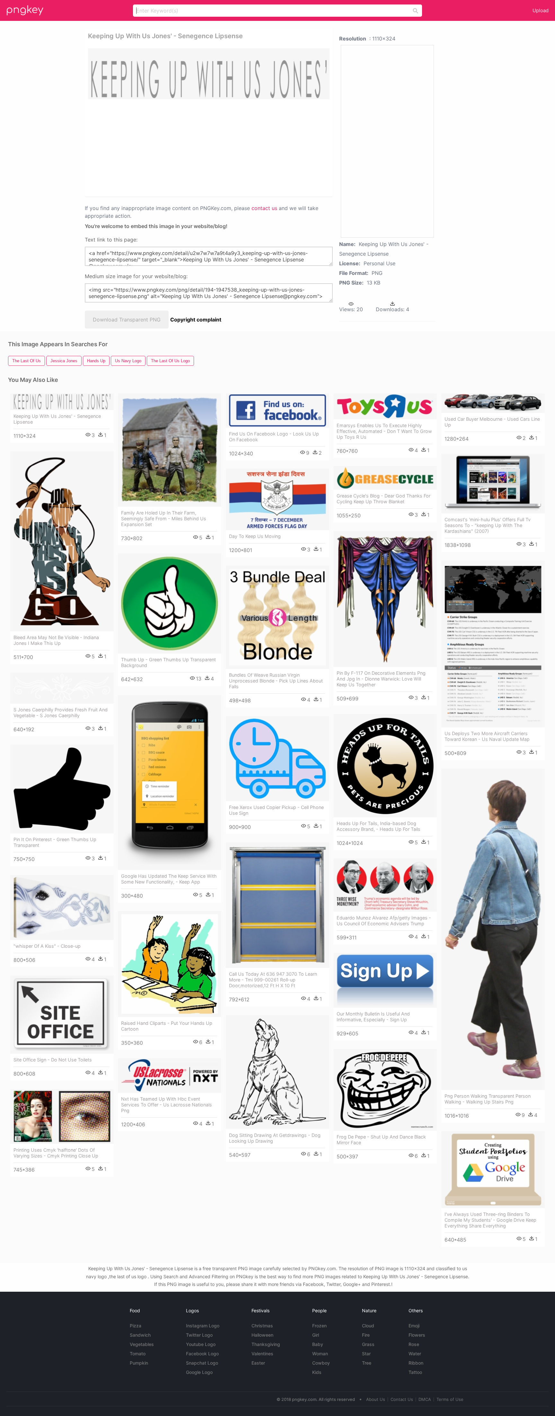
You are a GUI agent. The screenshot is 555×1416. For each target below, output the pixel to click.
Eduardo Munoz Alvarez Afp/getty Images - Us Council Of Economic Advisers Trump (384, 920)
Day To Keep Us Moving (255, 536)
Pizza (135, 1325)
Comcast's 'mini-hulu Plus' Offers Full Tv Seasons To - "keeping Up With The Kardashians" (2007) (488, 525)
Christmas (262, 1325)
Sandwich (140, 1335)
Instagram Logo (202, 1325)
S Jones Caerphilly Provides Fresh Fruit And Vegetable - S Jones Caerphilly (60, 712)
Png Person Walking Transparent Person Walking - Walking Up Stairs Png (488, 1098)
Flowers (417, 1335)
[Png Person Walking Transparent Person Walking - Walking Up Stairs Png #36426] (493, 929)
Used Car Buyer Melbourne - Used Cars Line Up (492, 421)
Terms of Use (449, 1399)
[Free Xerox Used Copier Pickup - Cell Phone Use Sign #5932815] (277, 758)
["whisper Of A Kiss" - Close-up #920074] (62, 907)
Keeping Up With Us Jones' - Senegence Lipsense (57, 419)
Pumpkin (139, 1363)
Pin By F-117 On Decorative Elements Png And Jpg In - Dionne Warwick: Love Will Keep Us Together (381, 678)
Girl (315, 1335)
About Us (375, 1399)
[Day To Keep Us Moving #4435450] (277, 499)
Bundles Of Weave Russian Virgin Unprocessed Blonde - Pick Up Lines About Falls (276, 680)
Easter (258, 1363)
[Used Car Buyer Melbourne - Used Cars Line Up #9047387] (493, 403)
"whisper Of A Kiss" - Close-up (47, 946)
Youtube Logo (201, 1344)
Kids (317, 1372)
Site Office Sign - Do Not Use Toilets (52, 1059)
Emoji (414, 1325)
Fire (366, 1335)
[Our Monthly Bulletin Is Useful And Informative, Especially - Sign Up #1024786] (385, 980)
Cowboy (321, 1363)
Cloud (368, 1325)
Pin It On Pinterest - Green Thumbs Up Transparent (54, 842)
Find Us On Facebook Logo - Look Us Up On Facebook (274, 436)
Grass (368, 1344)
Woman (320, 1353)
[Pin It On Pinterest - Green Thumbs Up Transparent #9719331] (62, 788)
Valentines (262, 1353)
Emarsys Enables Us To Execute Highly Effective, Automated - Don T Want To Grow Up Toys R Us (384, 431)
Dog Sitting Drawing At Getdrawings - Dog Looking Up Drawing (275, 1138)
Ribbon (416, 1363)
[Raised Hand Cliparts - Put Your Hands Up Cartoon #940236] (169, 964)
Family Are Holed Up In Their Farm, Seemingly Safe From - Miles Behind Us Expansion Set (163, 518)
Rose (414, 1344)
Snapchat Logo (202, 1363)
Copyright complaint (195, 319)
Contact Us (402, 1399)
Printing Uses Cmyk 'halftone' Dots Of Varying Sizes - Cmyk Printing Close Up (55, 1152)
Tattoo (415, 1372)
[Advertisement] (185, 147)
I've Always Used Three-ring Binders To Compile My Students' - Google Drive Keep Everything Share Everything (490, 1219)
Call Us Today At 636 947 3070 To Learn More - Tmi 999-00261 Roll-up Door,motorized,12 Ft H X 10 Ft (273, 979)
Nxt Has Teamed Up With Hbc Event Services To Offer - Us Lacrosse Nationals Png (166, 1104)
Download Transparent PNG (127, 319)
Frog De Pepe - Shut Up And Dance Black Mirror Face (381, 1139)
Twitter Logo (199, 1335)
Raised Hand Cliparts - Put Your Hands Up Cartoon (166, 1026)
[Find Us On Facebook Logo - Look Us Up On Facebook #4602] (277, 410)
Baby (317, 1344)
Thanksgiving (265, 1344)
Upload (541, 10)
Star (366, 1353)
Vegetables (142, 1344)
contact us (264, 208)
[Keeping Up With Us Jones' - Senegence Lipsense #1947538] (62, 401)
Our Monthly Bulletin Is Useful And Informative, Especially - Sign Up (373, 1016)
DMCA (424, 1399)
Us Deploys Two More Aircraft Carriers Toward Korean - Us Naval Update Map (487, 736)
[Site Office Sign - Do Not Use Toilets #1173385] (62, 1014)
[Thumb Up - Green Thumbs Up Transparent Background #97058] (169, 603)
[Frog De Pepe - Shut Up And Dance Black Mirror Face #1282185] (385, 1090)
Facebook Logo (202, 1353)
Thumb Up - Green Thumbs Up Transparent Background (168, 662)
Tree (366, 1363)
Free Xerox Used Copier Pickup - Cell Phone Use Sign (276, 810)
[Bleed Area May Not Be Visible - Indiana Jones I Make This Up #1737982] (62, 541)
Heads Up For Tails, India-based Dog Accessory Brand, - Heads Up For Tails (378, 826)
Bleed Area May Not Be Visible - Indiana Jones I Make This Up (56, 640)
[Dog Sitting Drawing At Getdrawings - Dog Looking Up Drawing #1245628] (277, 1072)
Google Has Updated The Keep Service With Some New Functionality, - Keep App (169, 878)
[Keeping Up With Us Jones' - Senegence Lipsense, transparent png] (209, 73)
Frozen (319, 1325)
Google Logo (199, 1372)
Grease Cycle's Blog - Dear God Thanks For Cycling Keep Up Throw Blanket (383, 498)
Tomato (137, 1353)
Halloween (262, 1335)
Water (415, 1353)
